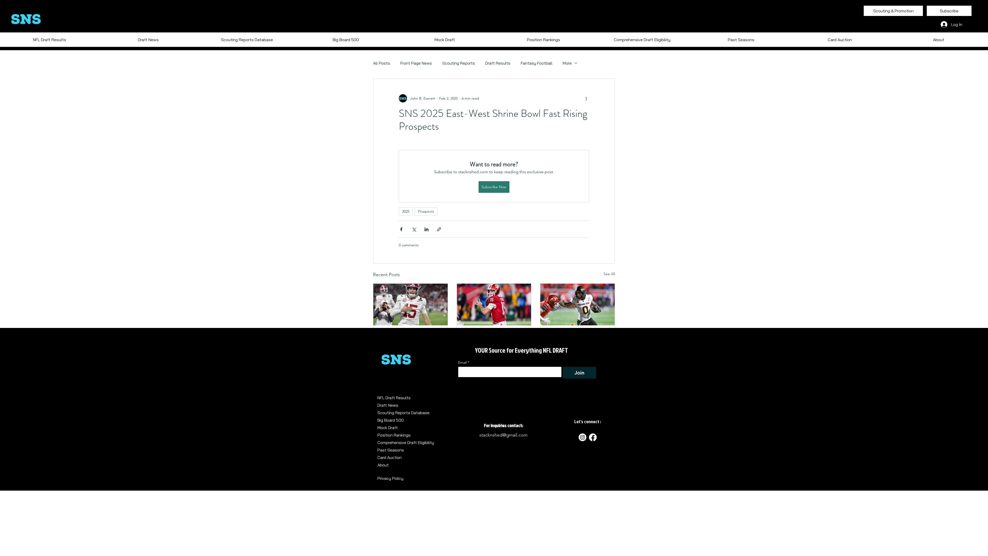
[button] (741, 41)
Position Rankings (394, 435)
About (383, 464)
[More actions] (586, 98)
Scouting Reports (458, 63)
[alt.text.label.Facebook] (593, 437)
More (567, 63)
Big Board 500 (390, 420)
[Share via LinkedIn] (426, 229)
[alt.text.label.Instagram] (582, 437)
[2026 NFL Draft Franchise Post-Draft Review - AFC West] (494, 304)
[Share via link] (439, 229)
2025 (405, 211)
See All (609, 274)
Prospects (426, 211)
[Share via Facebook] (401, 229)
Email (463, 362)
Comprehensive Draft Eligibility (405, 442)
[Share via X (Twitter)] (413, 229)
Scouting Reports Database (403, 412)
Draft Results (497, 63)
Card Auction (389, 457)
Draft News (387, 405)
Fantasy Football (536, 63)
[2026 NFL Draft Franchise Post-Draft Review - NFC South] (577, 304)
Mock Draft (387, 427)
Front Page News (416, 63)
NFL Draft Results (394, 397)
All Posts (381, 63)
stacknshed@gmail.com (503, 435)
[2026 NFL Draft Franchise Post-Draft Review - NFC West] (410, 304)
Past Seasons (390, 450)
